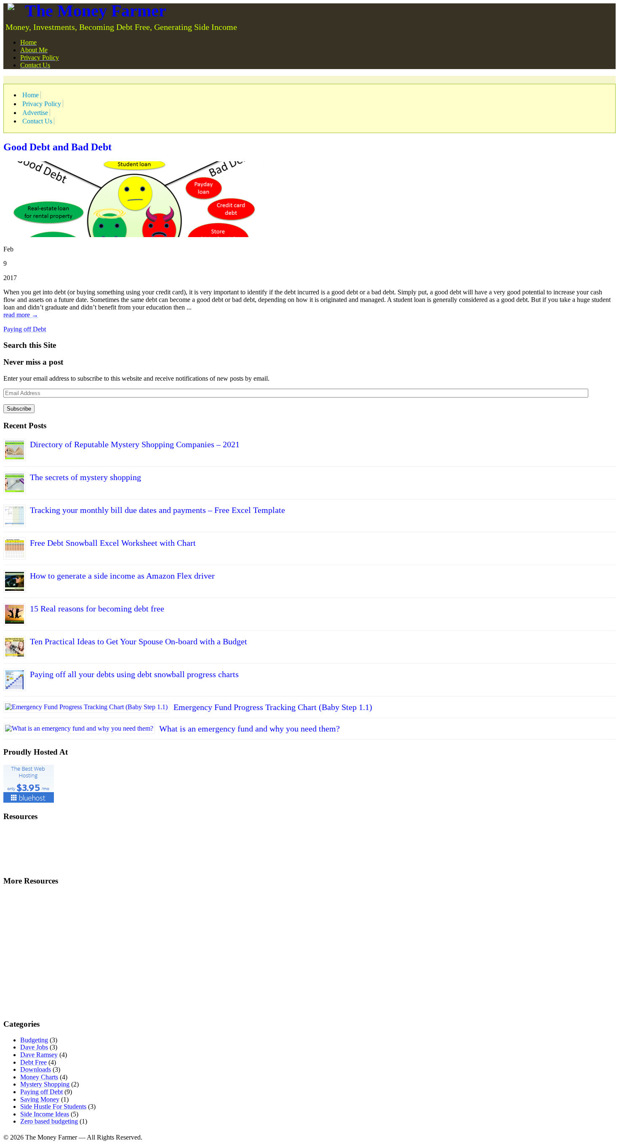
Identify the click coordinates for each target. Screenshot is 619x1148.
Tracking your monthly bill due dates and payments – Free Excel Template (157, 510)
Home (28, 42)
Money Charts (39, 1077)
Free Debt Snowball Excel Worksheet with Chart (113, 542)
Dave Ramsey (39, 1054)
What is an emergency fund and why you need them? (249, 728)
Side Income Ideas (44, 1114)
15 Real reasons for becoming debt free (97, 608)
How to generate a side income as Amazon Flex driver (122, 575)
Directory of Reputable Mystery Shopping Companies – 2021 (135, 444)
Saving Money (39, 1099)
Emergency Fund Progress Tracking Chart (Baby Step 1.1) (272, 707)
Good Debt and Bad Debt (57, 146)
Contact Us (35, 65)
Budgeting (34, 1040)
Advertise (35, 112)
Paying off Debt (24, 329)
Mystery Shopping (44, 1084)
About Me (34, 49)
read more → (20, 314)
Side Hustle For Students (53, 1106)
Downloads (35, 1069)
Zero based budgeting (49, 1121)
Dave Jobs (34, 1047)
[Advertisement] (101, 79)
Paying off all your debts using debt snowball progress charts (134, 674)
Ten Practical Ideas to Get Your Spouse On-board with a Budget (138, 641)
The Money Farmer (95, 10)
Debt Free (33, 1062)
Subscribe (19, 409)
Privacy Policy (39, 57)
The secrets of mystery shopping (85, 477)
